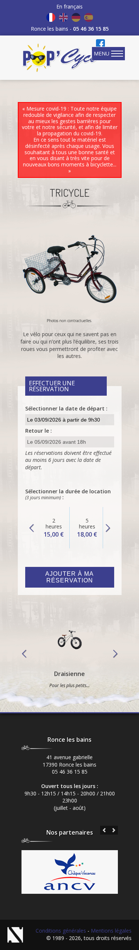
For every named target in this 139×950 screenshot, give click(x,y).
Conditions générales (61, 930)
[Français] (50, 17)
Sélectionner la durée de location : (68, 494)
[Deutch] (76, 17)
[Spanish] (88, 17)
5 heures (87, 527)
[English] (63, 17)
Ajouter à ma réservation (69, 577)
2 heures (54, 527)
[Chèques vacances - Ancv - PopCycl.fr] (70, 888)
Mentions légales (111, 930)
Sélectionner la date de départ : (66, 408)
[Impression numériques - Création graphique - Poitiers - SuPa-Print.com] (17, 935)
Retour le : (38, 430)
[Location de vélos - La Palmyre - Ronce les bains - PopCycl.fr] (61, 57)
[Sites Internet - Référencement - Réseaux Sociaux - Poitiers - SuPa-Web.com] (21, 935)
